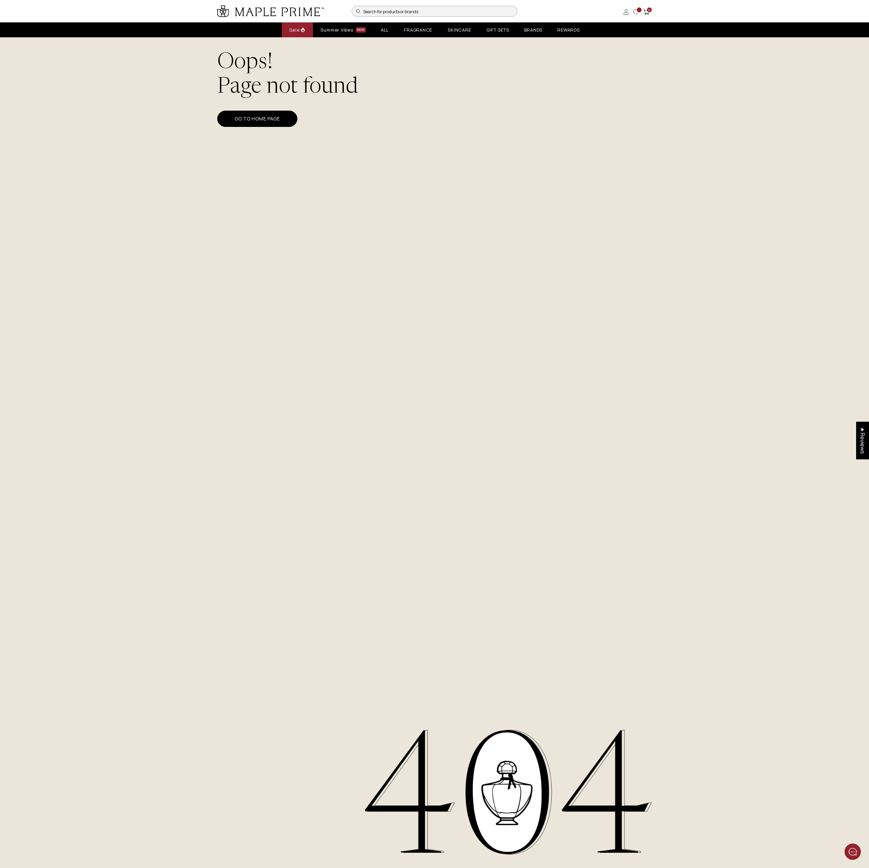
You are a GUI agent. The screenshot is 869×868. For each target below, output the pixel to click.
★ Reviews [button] (862, 440)
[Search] (358, 11)
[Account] (626, 12)
